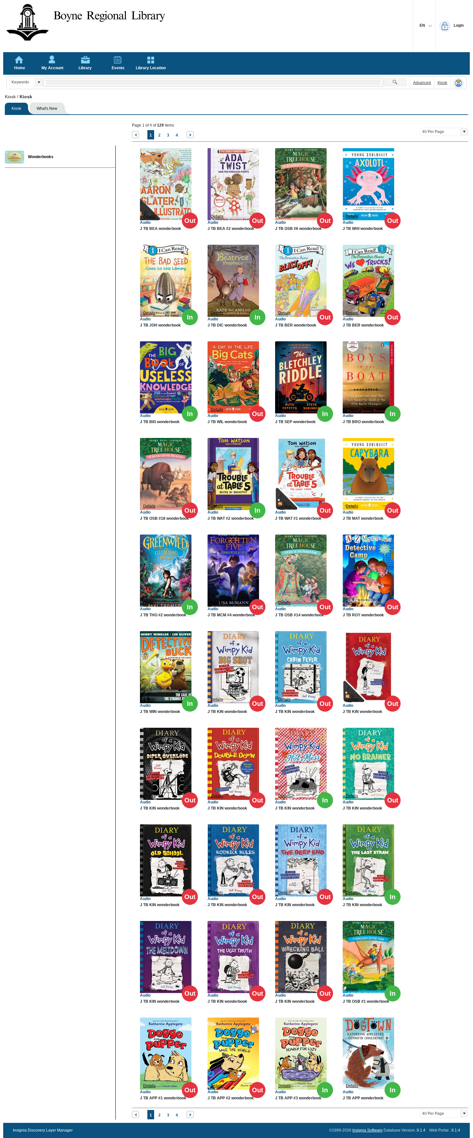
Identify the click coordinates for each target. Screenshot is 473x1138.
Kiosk (442, 83)
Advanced (422, 83)
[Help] (458, 83)
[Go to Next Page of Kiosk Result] (190, 134)
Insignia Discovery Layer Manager (43, 1130)
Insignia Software (367, 1130)
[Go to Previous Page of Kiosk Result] (135, 134)
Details (149, 216)
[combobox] (22, 82)
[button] (38, 82)
